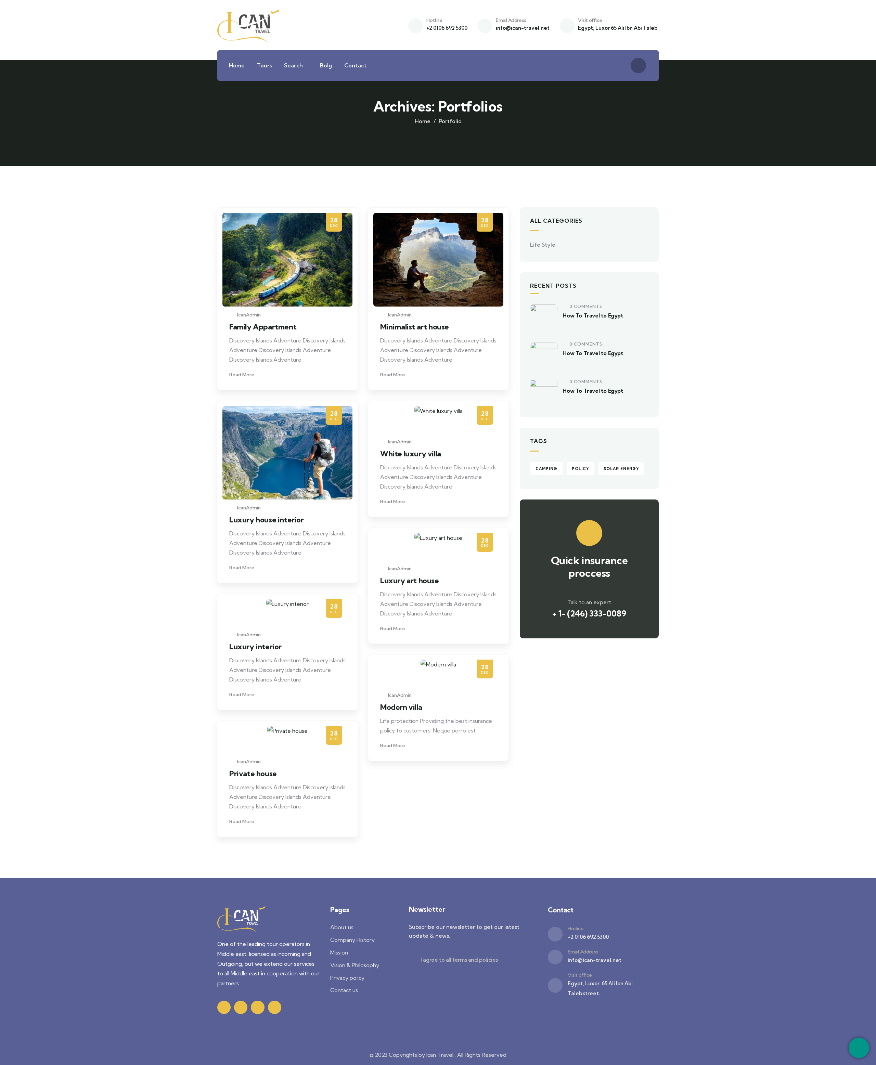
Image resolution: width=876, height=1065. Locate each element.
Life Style (542, 244)
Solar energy (621, 468)
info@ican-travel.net (523, 28)
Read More (242, 375)
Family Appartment (262, 327)
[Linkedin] (274, 1007)
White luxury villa (410, 453)
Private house (253, 773)
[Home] (249, 25)
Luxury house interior (266, 519)
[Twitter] (224, 1007)
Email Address (511, 20)
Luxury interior (255, 646)
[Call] (859, 1048)
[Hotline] (415, 25)
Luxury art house (409, 580)
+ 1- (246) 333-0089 (589, 613)
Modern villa (401, 707)
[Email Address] (485, 25)
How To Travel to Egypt (593, 315)
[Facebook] (240, 1007)
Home (422, 121)
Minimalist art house (414, 327)
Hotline (434, 20)
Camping (546, 468)
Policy (580, 468)
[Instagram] (257, 1007)
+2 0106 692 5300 (446, 28)
